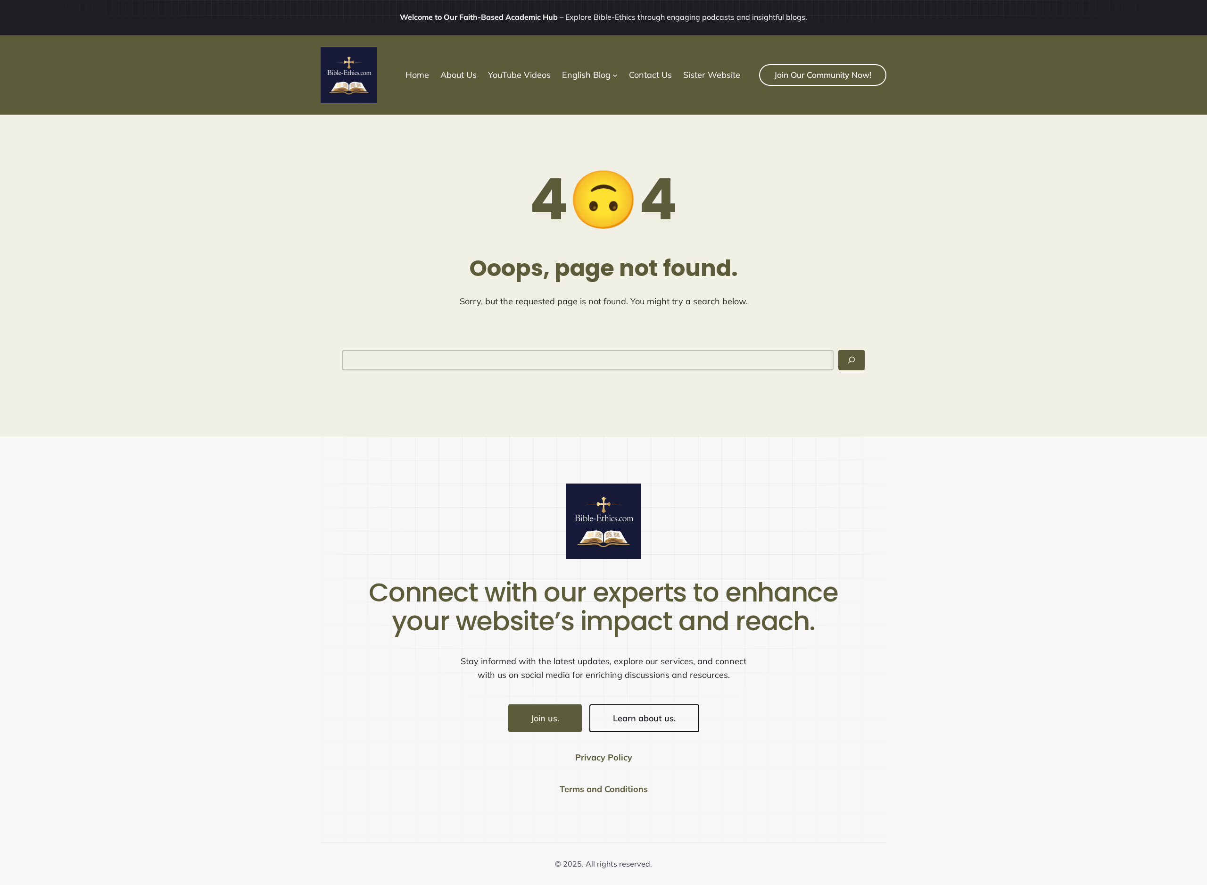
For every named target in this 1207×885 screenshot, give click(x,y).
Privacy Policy (603, 757)
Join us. (545, 718)
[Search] (851, 360)
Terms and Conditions (604, 789)
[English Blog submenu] (615, 74)
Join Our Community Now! (822, 75)
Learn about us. (644, 718)
